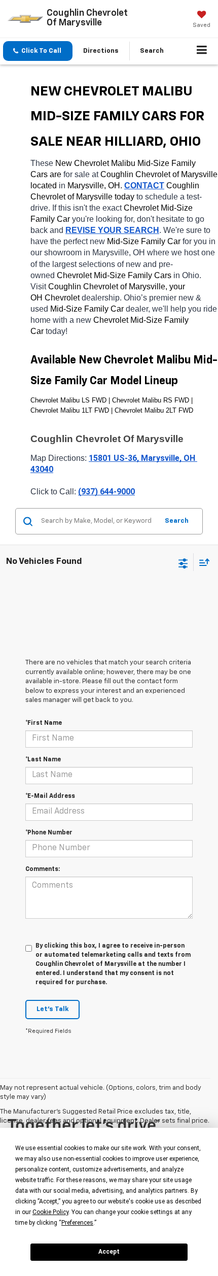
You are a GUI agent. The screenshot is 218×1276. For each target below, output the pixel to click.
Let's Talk (52, 1009)
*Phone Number (48, 833)
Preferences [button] (77, 1222)
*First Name (43, 723)
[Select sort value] (202, 562)
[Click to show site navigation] (202, 51)
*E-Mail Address (50, 796)
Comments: (42, 869)
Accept (109, 1251)
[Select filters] (183, 562)
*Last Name (43, 760)
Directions (101, 51)
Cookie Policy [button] (50, 1212)
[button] (37, 51)
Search (177, 521)
